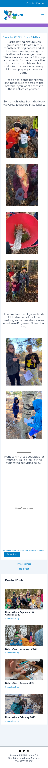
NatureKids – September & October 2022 (19, 613)
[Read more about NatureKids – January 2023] (24, 669)
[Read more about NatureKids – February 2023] (24, 704)
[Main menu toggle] (42, 15)
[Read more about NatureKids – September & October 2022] (24, 599)
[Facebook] (20, 751)
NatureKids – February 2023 (20, 717)
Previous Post (24, 564)
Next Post (24, 569)
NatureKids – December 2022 (21, 649)
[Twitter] (24, 751)
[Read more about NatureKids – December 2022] (24, 635)
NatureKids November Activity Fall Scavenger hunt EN (23, 550)
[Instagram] (28, 751)
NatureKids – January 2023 (19, 683)
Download (12, 554)
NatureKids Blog (32, 37)
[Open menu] (1, 25)
